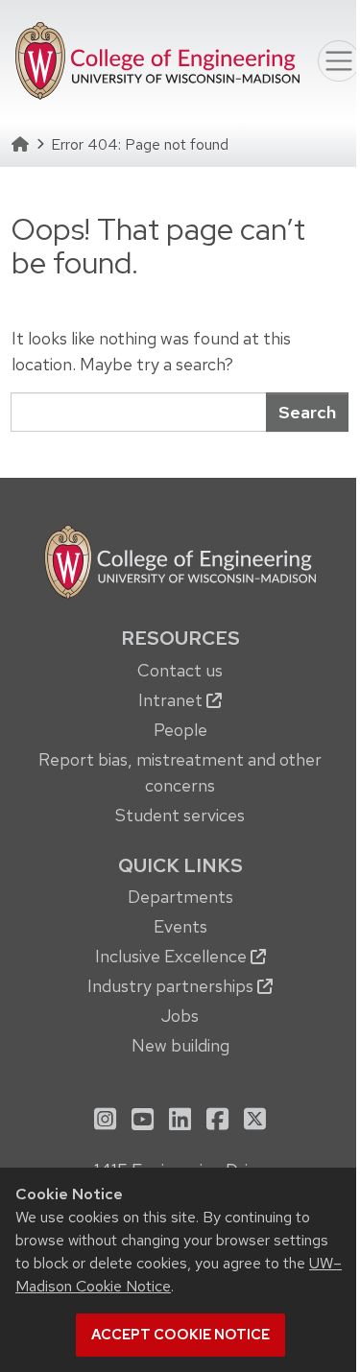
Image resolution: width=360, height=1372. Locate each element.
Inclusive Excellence (173, 956)
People (180, 730)
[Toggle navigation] (339, 61)
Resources (180, 638)
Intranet (172, 700)
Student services (180, 815)
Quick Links (180, 865)
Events (180, 926)
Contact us (180, 670)
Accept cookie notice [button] (180, 1334)
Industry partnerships (172, 986)
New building (180, 1045)
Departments (180, 897)
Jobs (180, 1016)
